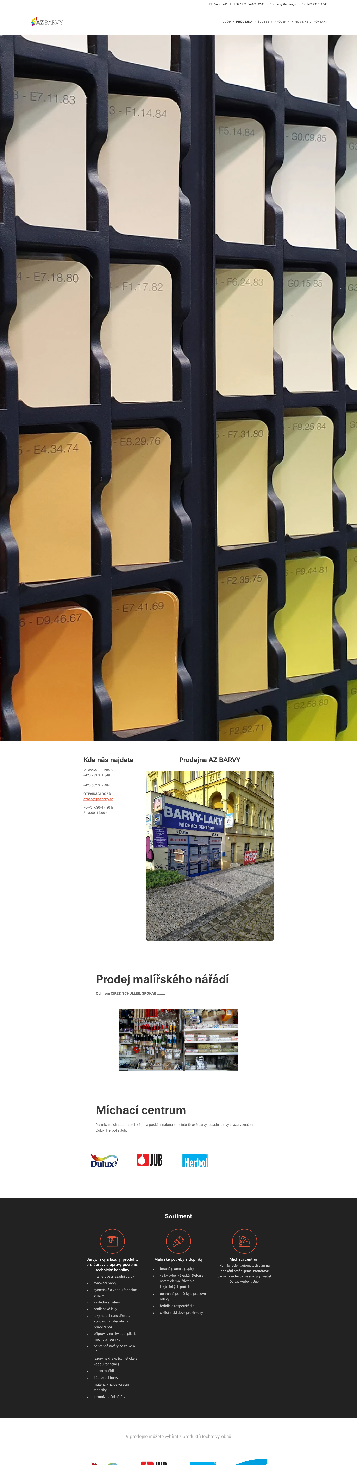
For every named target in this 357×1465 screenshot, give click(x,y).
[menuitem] (227, 22)
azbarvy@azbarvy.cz (285, 4)
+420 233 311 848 (317, 4)
